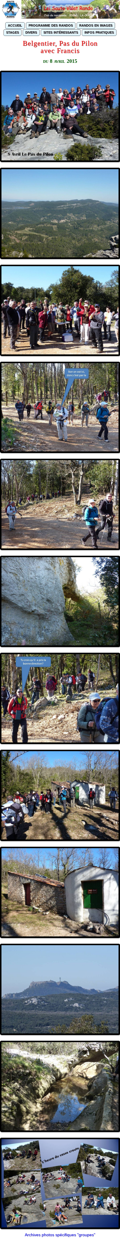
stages (12, 32)
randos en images (95, 24)
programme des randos (51, 24)
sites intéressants (60, 32)
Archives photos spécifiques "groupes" (60, 1234)
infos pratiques (99, 32)
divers (31, 32)
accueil (15, 24)
